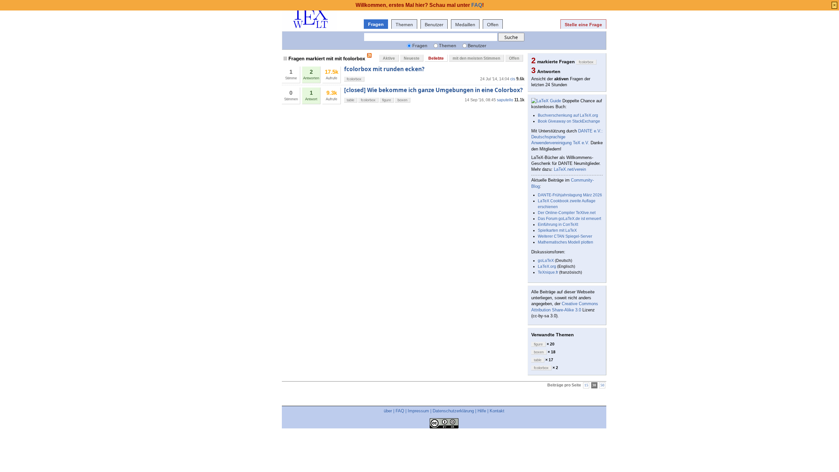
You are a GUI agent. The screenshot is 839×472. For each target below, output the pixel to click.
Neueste (412, 58)
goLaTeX (546, 260)
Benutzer (434, 24)
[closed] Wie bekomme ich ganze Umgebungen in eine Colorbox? (433, 90)
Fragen (376, 24)
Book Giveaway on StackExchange (569, 121)
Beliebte (436, 58)
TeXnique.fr (548, 272)
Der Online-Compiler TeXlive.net (566, 212)
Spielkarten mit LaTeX (557, 230)
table (350, 100)
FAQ (400, 410)
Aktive (389, 58)
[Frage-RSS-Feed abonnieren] (369, 55)
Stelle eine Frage (583, 24)
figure (386, 100)
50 (602, 385)
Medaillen (465, 24)
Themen (404, 24)
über (388, 410)
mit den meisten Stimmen (476, 58)
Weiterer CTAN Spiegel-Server (565, 236)
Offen (492, 24)
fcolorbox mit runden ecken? (384, 69)
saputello (505, 100)
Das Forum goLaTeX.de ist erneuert (569, 218)
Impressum (418, 410)
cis (512, 79)
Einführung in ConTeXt (558, 224)
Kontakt (497, 410)
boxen (402, 100)
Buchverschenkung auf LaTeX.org (568, 115)
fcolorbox (354, 79)
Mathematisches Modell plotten (565, 242)
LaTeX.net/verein (570, 169)
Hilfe (482, 410)
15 (586, 385)
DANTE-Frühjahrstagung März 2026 (570, 195)
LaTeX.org (547, 266)
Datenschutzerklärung (453, 410)
